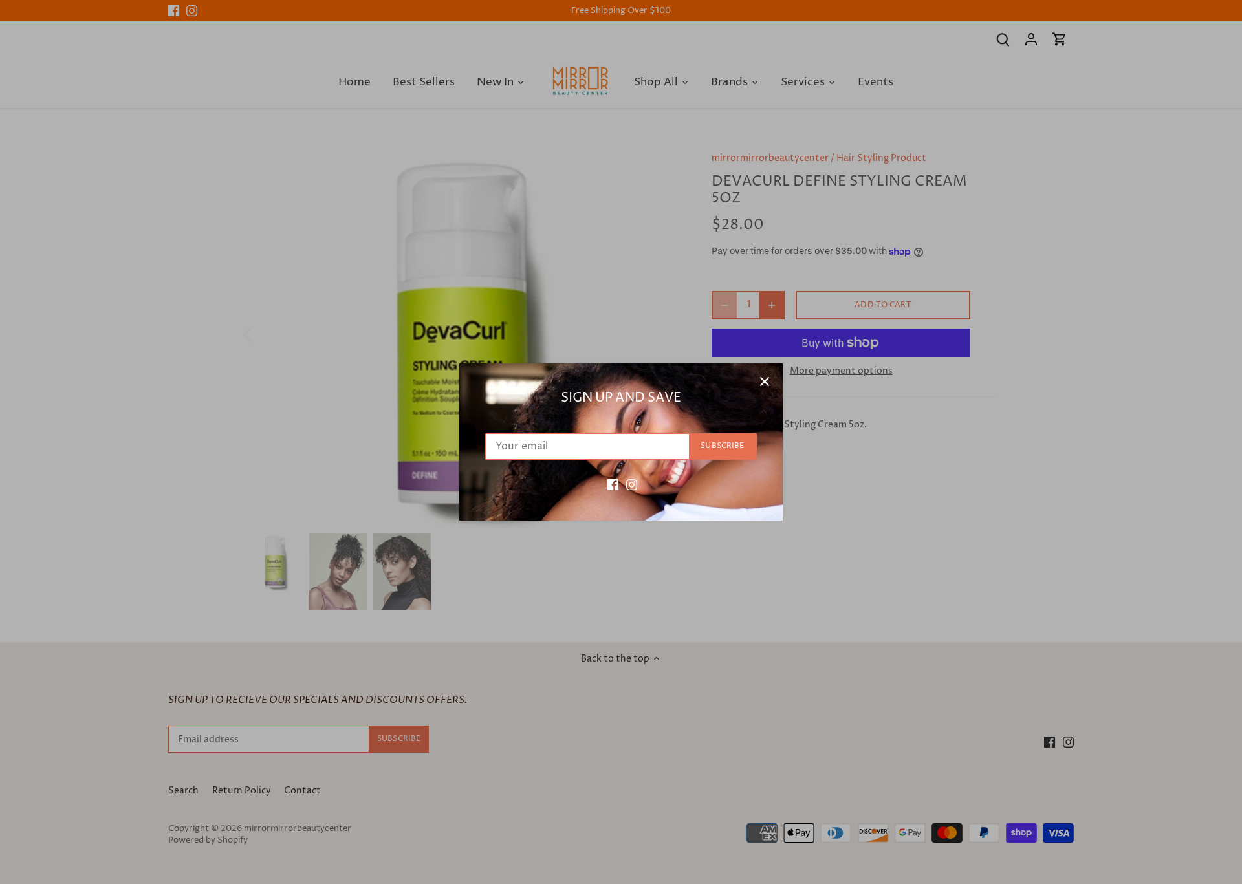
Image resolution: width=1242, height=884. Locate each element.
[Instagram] (631, 484)
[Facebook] (612, 484)
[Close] (764, 381)
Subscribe (722, 445)
